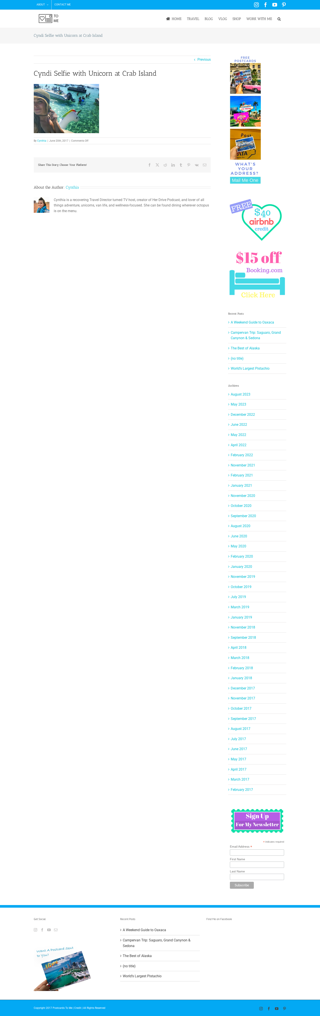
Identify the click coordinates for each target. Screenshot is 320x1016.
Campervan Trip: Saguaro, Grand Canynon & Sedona (156, 943)
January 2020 (241, 567)
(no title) (237, 358)
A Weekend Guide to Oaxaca (252, 322)
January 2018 (241, 678)
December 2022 (243, 414)
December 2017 (243, 688)
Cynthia (41, 140)
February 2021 (242, 475)
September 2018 (243, 637)
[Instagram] (35, 930)
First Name (237, 859)
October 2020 (241, 506)
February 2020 (242, 556)
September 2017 (243, 719)
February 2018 (242, 668)
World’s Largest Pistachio (250, 368)
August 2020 (240, 526)
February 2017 (242, 790)
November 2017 (243, 698)
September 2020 (243, 516)
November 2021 (243, 465)
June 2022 (239, 424)
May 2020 (238, 546)
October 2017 (241, 708)
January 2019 (241, 617)
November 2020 (243, 496)
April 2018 (238, 647)
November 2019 (243, 577)
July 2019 (238, 597)
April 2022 (238, 445)
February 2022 (242, 455)
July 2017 (238, 739)
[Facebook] (42, 930)
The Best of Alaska (245, 348)
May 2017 (238, 759)
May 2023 (238, 404)
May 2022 (238, 435)
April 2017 (238, 769)
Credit (77, 1007)
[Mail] (55, 930)
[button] (279, 19)
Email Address (241, 847)
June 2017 (239, 749)
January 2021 (241, 485)
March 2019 (240, 607)
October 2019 (241, 587)
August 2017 (240, 729)
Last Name (237, 871)
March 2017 (240, 779)
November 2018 (243, 627)
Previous (204, 59)
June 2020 (239, 536)
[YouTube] (49, 930)
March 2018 (240, 658)
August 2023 (240, 394)
